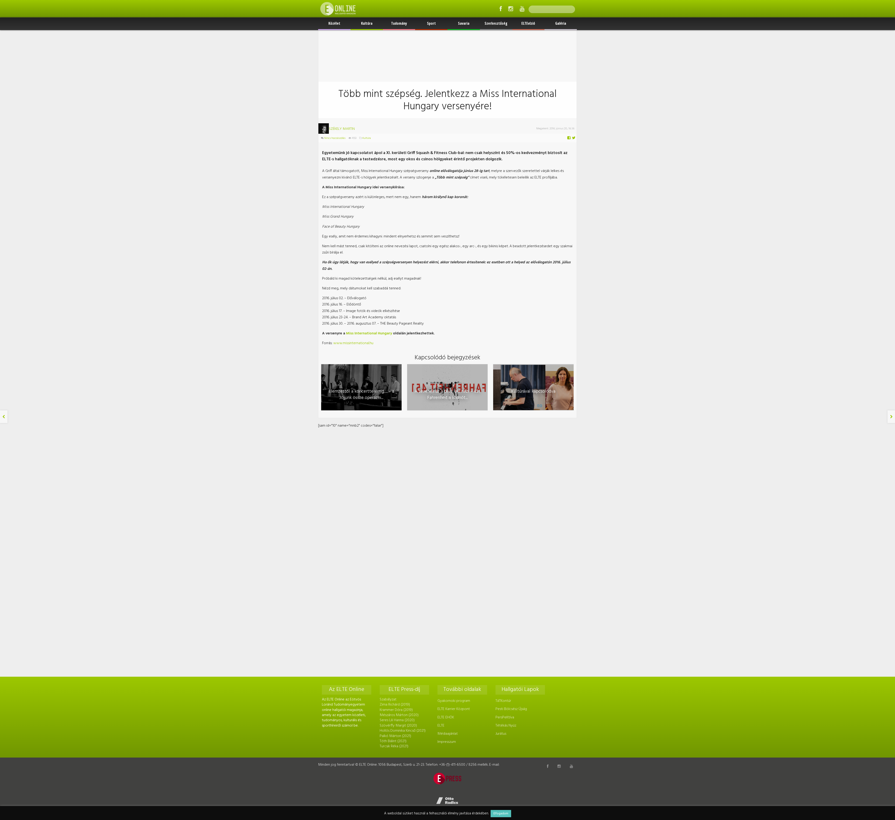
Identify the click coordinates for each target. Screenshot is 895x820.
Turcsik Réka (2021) (394, 746)
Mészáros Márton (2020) (399, 715)
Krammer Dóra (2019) (396, 710)
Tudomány (399, 23)
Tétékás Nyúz (506, 726)
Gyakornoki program (453, 701)
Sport (431, 23)
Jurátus (501, 734)
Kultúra (366, 23)
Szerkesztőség (496, 23)
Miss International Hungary (369, 333)
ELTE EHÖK (445, 717)
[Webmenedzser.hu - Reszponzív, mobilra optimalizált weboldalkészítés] (447, 800)
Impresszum (446, 742)
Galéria (560, 23)
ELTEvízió (528, 23)
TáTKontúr (503, 701)
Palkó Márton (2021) (395, 736)
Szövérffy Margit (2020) (398, 726)
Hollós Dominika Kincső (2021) (403, 731)
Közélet (334, 23)
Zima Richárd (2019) (395, 705)
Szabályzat (388, 699)
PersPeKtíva (505, 717)
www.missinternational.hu (353, 343)
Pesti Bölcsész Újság (511, 709)
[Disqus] (447, 487)
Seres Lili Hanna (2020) (397, 720)
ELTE (440, 726)
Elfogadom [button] (500, 813)
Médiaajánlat (447, 734)
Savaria (463, 23)
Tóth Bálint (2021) (393, 741)
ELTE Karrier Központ (453, 709)
